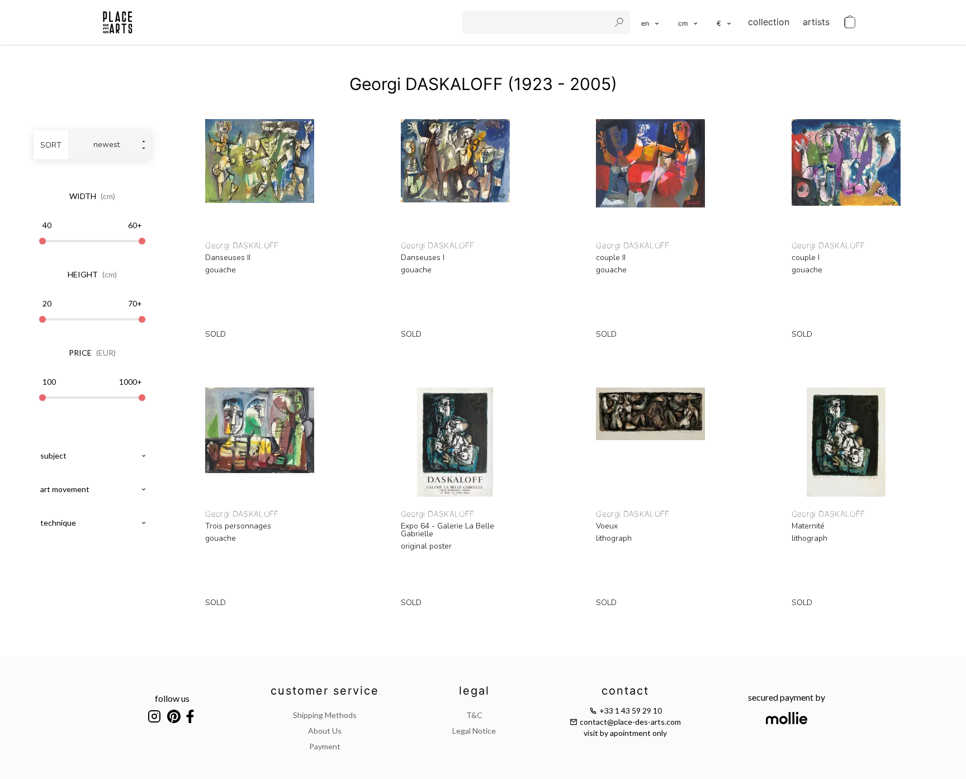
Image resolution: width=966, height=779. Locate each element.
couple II (611, 258)
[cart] (849, 22)
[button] (688, 22)
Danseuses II (227, 258)
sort (50, 145)
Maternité (808, 526)
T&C (474, 715)
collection (768, 21)
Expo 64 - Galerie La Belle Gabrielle (447, 530)
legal (474, 690)
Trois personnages (238, 526)
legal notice (474, 730)
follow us (172, 698)
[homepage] (117, 22)
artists (816, 21)
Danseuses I (422, 258)
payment (324, 746)
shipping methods (325, 715)
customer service (325, 690)
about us (325, 730)
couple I (806, 258)
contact (625, 690)
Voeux (607, 526)
